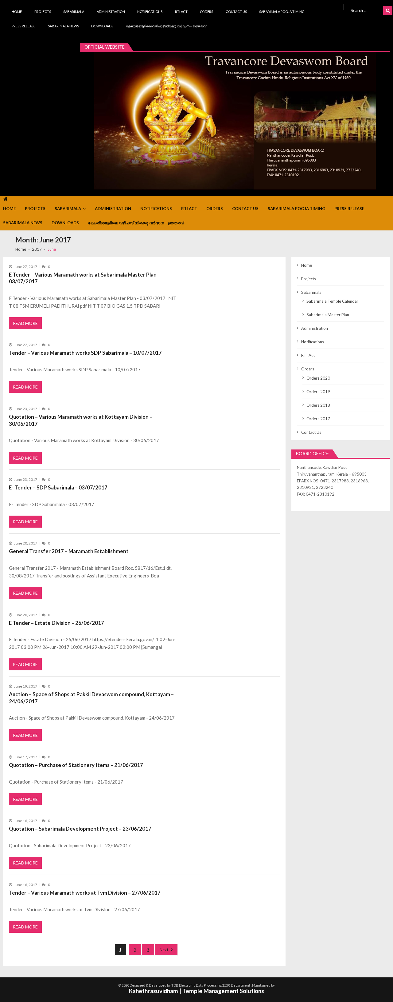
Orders (206, 12)
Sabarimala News (63, 26)
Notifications (149, 12)
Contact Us (236, 12)
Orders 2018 (318, 405)
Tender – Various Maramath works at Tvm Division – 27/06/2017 (85, 892)
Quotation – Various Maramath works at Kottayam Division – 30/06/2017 (80, 420)
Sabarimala (73, 12)
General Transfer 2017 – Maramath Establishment (69, 551)
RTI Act (181, 12)
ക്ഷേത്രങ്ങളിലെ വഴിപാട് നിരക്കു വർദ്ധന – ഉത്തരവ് (166, 26)
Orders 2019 (318, 391)
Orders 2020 (318, 378)
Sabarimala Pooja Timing (282, 12)
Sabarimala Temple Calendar (332, 301)
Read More (25, 323)
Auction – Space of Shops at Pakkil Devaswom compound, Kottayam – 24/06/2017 (91, 698)
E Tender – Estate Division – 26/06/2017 (56, 623)
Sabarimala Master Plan (327, 314)
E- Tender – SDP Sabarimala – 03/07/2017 (58, 487)
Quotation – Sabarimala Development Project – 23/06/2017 (80, 828)
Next (164, 949)
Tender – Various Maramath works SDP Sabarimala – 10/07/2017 (85, 352)
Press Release (23, 26)
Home (17, 12)
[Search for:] (365, 10)
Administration (111, 12)
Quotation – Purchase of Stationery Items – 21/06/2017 (76, 765)
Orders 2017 (318, 418)
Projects (42, 12)
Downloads (102, 26)
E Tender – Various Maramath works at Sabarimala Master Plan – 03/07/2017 (84, 278)
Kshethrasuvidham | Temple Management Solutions (196, 990)
